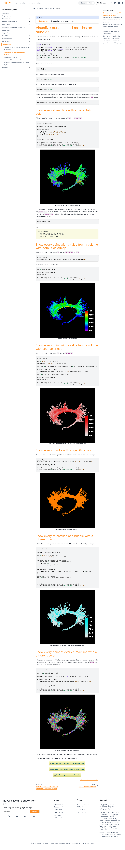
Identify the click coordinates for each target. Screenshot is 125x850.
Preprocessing (6, 16)
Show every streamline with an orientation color (112, 14)
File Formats (6, 41)
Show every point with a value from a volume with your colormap (112, 27)
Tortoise (80, 812)
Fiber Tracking (6, 24)
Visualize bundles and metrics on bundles (14, 53)
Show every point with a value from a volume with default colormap (112, 20)
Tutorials (57, 815)
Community (31, 3)
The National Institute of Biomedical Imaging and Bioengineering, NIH (109, 814)
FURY (79, 807)
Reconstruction (6, 19)
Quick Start (5, 13)
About (39, 3)
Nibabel (80, 810)
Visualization (6, 44)
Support (57, 807)
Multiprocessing (7, 38)
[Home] (34, 8)
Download (58, 810)
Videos (57, 818)
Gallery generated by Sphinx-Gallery (89, 780)
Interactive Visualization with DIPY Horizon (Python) (16, 64)
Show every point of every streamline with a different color (113, 42)
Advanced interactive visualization (14, 60)
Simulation (5, 36)
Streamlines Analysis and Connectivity (13, 27)
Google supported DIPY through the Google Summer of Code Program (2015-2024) (110, 835)
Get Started (59, 812)
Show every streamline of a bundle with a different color (111, 37)
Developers (58, 804)
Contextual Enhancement (9, 21)
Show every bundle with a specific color (111, 32)
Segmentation (6, 33)
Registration (6, 30)
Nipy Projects (82, 804)
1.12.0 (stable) (102, 3)
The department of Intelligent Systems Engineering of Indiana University (108, 807)
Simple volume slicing (10, 57)
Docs (15, 3)
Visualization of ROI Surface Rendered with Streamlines (16, 48)
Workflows (5, 67)
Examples (40, 8)
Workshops (23, 3)
